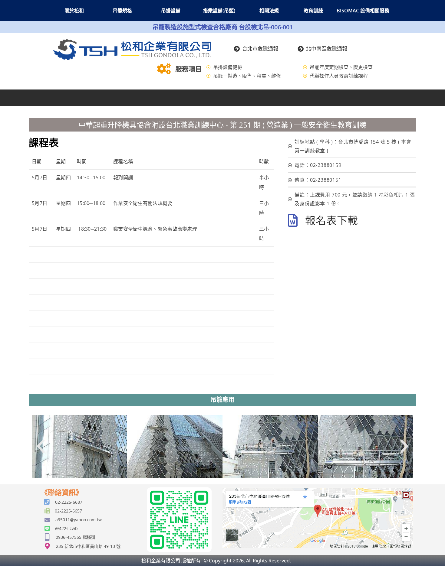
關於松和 (74, 10)
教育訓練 (313, 10)
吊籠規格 (122, 10)
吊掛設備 (170, 10)
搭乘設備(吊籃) (219, 10)
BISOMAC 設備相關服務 (363, 10)
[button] (41, 447)
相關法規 (269, 10)
